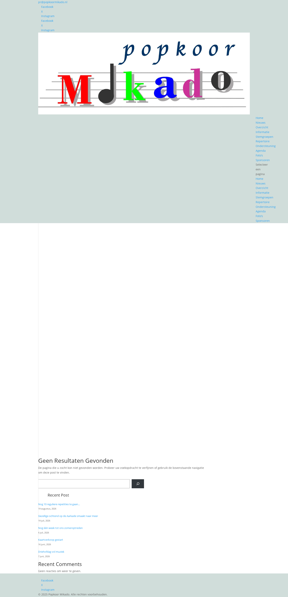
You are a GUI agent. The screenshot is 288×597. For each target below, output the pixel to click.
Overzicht (262, 127)
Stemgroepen (264, 137)
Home (259, 118)
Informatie (262, 132)
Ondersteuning (266, 146)
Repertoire (263, 141)
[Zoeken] (138, 483)
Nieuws (260, 122)
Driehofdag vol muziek (51, 551)
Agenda (261, 150)
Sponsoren (263, 160)
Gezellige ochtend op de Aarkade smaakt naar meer (68, 516)
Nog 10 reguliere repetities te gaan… (59, 504)
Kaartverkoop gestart (50, 539)
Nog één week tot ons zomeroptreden (60, 528)
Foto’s (259, 155)
